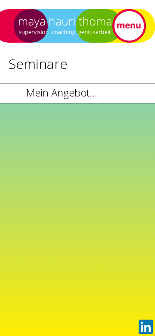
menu (129, 26)
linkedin (145, 326)
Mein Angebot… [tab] (61, 92)
